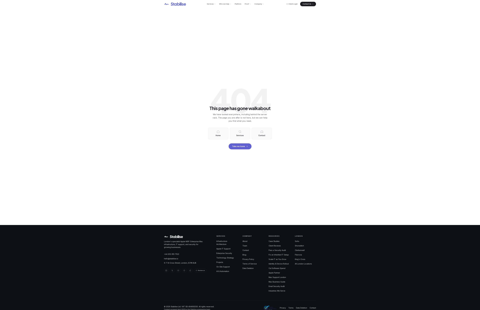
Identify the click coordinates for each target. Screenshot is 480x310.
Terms (291, 308)
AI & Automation (222, 271)
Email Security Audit (277, 286)
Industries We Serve (277, 291)
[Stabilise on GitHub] (190, 270)
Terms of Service (249, 264)
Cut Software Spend (277, 268)
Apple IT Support (223, 249)
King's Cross (300, 259)
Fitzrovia (298, 255)
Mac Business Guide (277, 282)
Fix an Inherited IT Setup (279, 255)
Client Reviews (275, 246)
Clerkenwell (300, 250)
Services (210, 4)
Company (258, 4)
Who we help (224, 4)
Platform (238, 4)
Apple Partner (274, 273)
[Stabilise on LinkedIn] (166, 270)
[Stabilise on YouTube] (178, 270)
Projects (219, 262)
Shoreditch (299, 246)
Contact (245, 250)
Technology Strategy (225, 258)
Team (244, 246)
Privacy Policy (248, 259)
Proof (247, 4)
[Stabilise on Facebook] (184, 270)
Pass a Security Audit (277, 250)
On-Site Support (223, 267)
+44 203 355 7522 (171, 254)
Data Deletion (248, 268)
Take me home (238, 146)
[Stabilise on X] (172, 270)
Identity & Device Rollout (279, 264)
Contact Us (307, 4)
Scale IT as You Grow (277, 259)
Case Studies (274, 241)
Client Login (293, 4)
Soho (297, 241)
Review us (201, 270)
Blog (244, 255)
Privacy (283, 308)
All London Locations (303, 264)
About (244, 241)
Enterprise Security (224, 253)
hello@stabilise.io (171, 259)
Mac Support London (277, 277)
